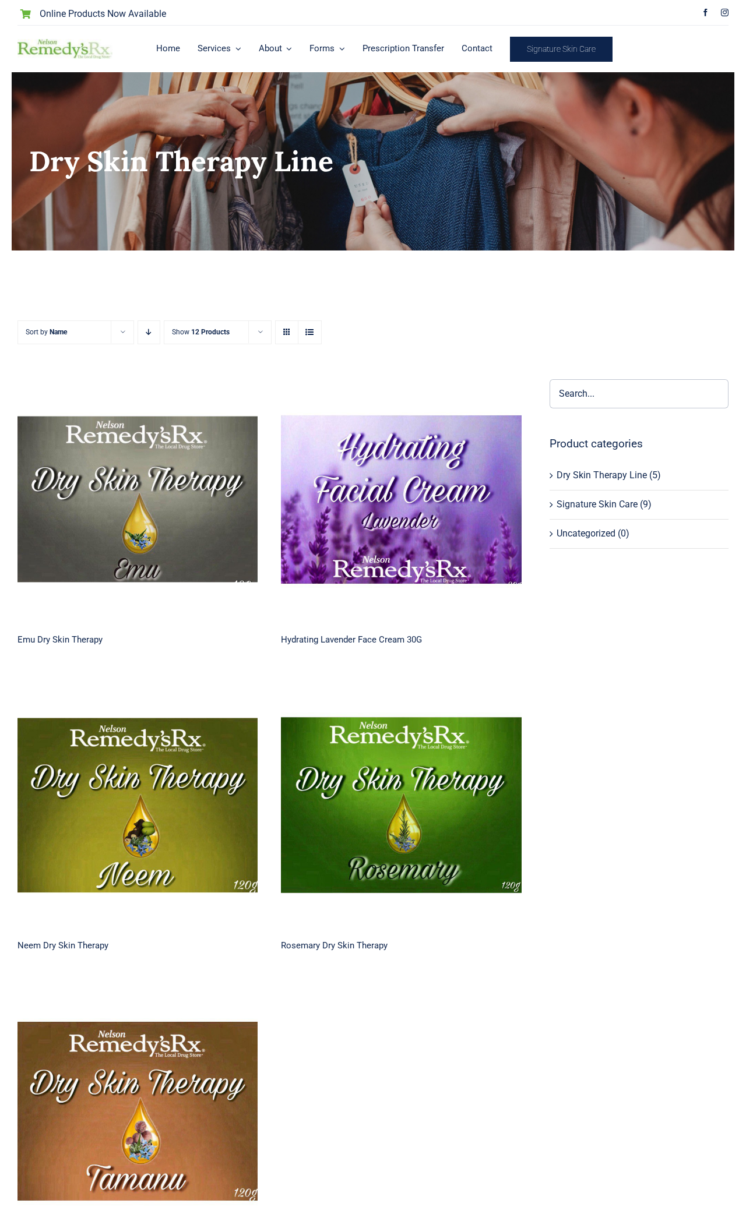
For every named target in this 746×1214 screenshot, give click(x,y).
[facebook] (705, 12)
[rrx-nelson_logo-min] (64, 43)
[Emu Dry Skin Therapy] (137, 499)
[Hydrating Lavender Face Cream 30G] (401, 499)
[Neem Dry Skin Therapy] (137, 805)
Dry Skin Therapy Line (602, 475)
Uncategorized (586, 533)
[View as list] (309, 332)
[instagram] (725, 12)
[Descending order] (149, 332)
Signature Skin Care (597, 504)
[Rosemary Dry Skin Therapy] (401, 805)
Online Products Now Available (103, 13)
